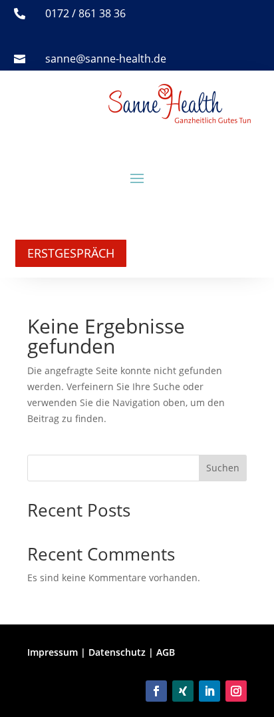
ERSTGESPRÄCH (70, 253)
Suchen (222, 467)
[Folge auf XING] (183, 691)
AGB (165, 652)
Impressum (52, 652)
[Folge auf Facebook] (156, 691)
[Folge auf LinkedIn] (209, 691)
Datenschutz (117, 652)
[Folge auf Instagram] (236, 691)
